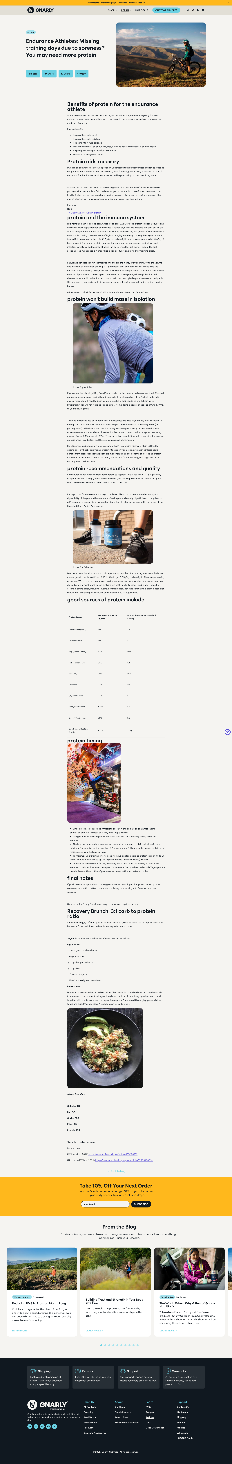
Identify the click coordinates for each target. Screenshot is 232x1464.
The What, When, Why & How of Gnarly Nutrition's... (187, 1305)
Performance (90, 1422)
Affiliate (181, 1427)
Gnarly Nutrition (110, 1451)
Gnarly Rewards (123, 1412)
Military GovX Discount (127, 1422)
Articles (150, 1417)
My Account (183, 1412)
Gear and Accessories (95, 1432)
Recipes (150, 1412)
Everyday (88, 1412)
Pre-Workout (90, 1417)
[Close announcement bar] (228, 2)
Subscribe (141, 1204)
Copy (83, 73)
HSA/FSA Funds (185, 1438)
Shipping (181, 1417)
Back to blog (118, 1171)
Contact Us (183, 1406)
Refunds (181, 1422)
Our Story (120, 1406)
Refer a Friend (122, 1417)
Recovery (88, 1427)
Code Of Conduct (155, 1427)
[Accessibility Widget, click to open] (228, 732)
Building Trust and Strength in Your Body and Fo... (114, 1301)
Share (34, 73)
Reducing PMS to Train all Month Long (39, 1303)
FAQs (148, 1406)
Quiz (148, 1422)
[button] (112, 10)
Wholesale (182, 1432)
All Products (90, 1406)
